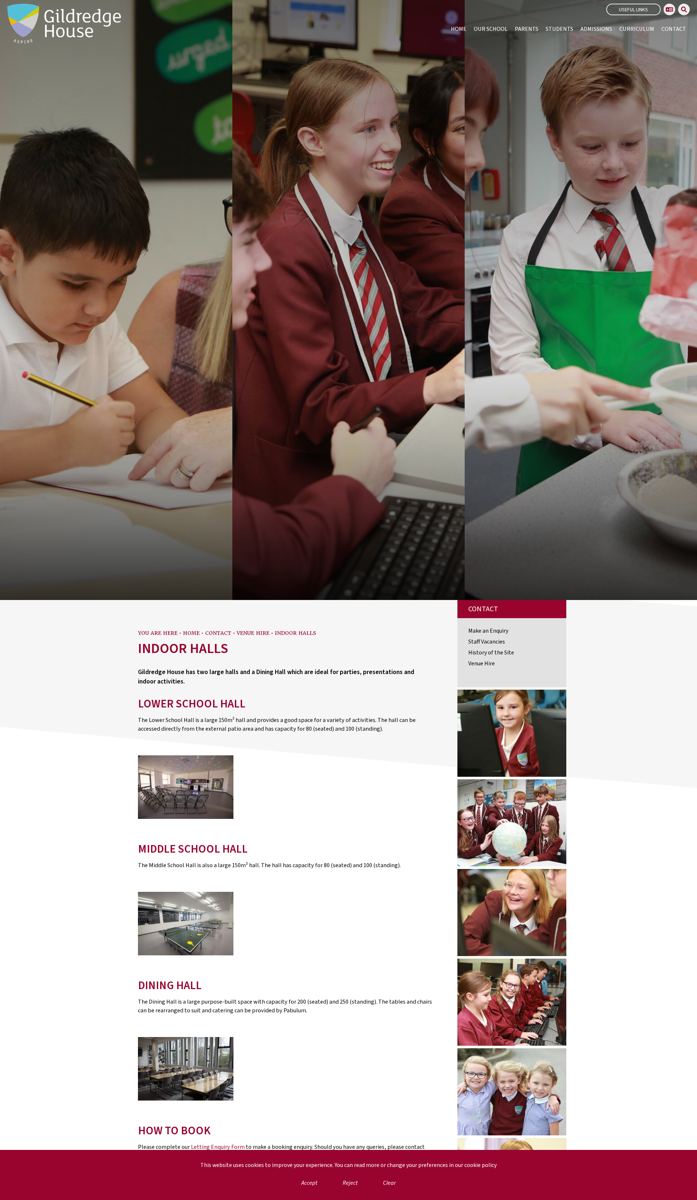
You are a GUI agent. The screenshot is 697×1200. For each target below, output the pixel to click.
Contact (218, 633)
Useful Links (633, 9)
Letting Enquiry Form (218, 1147)
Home (191, 633)
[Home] (64, 24)
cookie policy (480, 1165)
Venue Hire (253, 633)
